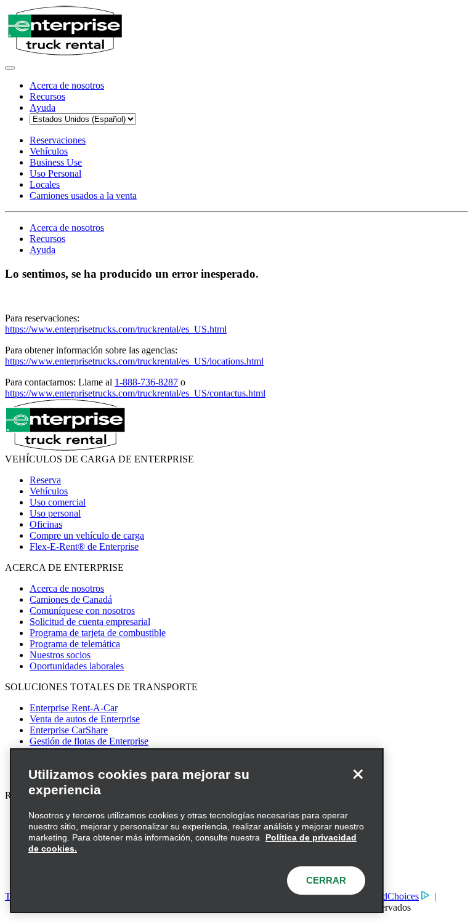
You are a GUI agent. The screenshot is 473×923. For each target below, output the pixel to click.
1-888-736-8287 (146, 382)
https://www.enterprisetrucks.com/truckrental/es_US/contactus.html (135, 393)
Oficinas (46, 524)
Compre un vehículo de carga (87, 535)
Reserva (45, 480)
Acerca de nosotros (67, 85)
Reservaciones (58, 140)
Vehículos (49, 151)
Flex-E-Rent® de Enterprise (84, 546)
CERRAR (326, 880)
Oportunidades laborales (77, 666)
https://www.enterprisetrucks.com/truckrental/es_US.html (116, 329)
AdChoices (397, 896)
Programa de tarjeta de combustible (98, 632)
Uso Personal (55, 173)
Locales (45, 184)
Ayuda (42, 107)
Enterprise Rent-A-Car (74, 708)
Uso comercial (58, 502)
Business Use (56, 162)
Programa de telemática (75, 644)
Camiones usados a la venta (83, 195)
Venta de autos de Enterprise (85, 719)
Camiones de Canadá (71, 599)
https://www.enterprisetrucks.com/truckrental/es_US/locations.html (134, 361)
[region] (197, 830)
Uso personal (55, 513)
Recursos (47, 96)
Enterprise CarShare (69, 730)
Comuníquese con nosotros (82, 610)
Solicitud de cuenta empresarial (90, 621)
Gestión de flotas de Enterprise (89, 741)
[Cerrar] (357, 774)
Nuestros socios (60, 655)
